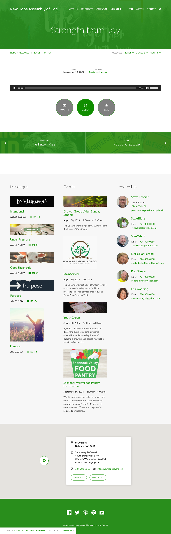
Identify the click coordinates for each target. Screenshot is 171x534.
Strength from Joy (41, 53)
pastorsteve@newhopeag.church (147, 210)
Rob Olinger (138, 271)
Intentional (17, 211)
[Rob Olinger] (123, 279)
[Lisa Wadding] (123, 297)
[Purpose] (32, 288)
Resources (87, 9)
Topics (128, 53)
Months (154, 53)
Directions (98, 477)
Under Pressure (20, 239)
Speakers (140, 53)
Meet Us (73, 9)
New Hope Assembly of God (34, 9)
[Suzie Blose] (123, 225)
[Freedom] (27, 339)
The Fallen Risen (44, 144)
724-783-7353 (82, 469)
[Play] (14, 88)
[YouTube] (102, 512)
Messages (24, 53)
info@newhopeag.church (110, 469)
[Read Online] (31, 217)
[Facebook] (69, 512)
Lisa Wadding (139, 289)
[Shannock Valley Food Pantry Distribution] (85, 375)
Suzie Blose (138, 218)
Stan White (138, 236)
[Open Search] (159, 9)
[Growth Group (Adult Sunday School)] (85, 204)
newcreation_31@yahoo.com (145, 298)
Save (106, 109)
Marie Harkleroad (98, 72)
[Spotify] (93, 512)
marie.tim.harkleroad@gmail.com (147, 263)
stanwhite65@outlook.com (144, 245)
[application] (85, 88)
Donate (151, 9)
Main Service (71, 274)
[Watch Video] (35, 217)
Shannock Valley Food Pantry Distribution (81, 384)
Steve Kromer (140, 197)
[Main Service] (80, 267)
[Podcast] (85, 512)
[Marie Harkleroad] (123, 262)
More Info (78, 477)
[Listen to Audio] (39, 217)
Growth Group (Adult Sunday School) (81, 213)
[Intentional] (32, 204)
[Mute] (147, 88)
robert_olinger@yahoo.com (144, 280)
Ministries (117, 9)
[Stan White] (123, 244)
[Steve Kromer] (123, 205)
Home (13, 53)
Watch (140, 9)
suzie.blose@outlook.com (143, 227)
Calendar (102, 9)
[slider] (154, 88)
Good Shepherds (20, 267)
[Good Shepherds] (32, 260)
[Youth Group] (85, 310)
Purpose (15, 295)
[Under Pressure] (32, 232)
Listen (129, 9)
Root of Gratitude (126, 144)
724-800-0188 (138, 206)
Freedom (15, 346)
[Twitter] (77, 512)
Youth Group (71, 317)
